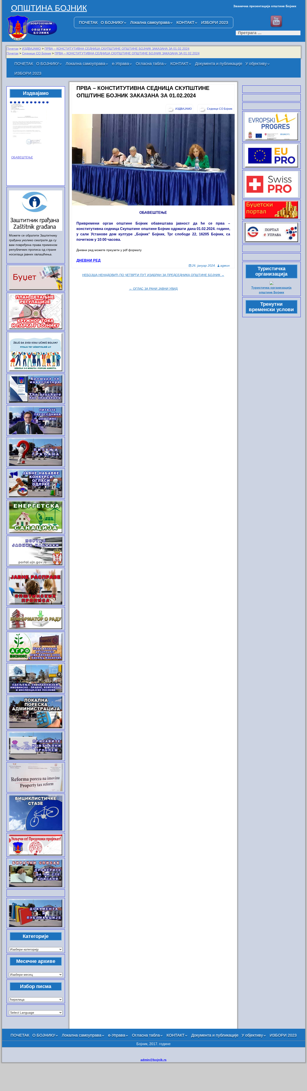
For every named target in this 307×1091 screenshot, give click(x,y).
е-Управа (120, 63)
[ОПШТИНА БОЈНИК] (38, 28)
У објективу (256, 63)
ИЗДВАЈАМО (31, 48)
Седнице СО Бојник (36, 53)
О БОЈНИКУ (112, 22)
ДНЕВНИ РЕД (88, 260)
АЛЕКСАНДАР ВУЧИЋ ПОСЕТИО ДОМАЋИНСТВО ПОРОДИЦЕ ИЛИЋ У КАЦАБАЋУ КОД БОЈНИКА (34, 141)
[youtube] (277, 22)
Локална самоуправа (150, 22)
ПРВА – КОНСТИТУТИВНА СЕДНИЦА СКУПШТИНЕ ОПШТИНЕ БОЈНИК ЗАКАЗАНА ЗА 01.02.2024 (116, 48)
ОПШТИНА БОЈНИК (49, 8)
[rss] (291, 22)
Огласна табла (150, 63)
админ (225, 265)
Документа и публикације (218, 63)
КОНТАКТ (185, 22)
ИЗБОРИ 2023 (214, 22)
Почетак (12, 48)
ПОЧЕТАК (88, 22)
